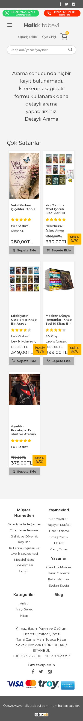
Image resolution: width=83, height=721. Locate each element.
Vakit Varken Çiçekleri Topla (23, 207)
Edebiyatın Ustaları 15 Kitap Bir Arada (24, 319)
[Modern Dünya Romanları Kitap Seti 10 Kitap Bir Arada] (58, 266)
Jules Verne (55, 231)
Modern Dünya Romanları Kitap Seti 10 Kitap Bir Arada (59, 321)
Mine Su (17, 231)
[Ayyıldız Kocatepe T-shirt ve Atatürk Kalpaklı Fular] (24, 377)
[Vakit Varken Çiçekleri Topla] (24, 156)
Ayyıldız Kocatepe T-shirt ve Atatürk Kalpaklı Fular (23, 432)
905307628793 (58, 656)
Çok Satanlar (24, 142)
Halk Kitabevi (20, 225)
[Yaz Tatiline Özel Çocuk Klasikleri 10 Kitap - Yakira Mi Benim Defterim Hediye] (58, 156)
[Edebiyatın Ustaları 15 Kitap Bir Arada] (24, 266)
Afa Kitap (52, 336)
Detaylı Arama (41, 119)
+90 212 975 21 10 (27, 656)
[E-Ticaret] (41, 714)
